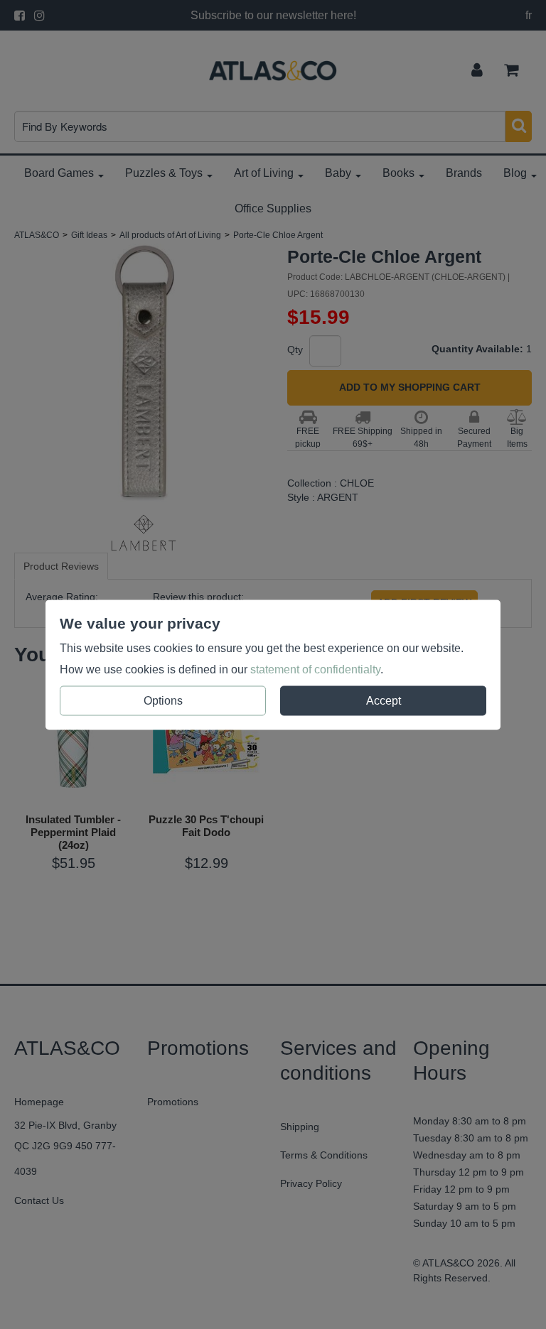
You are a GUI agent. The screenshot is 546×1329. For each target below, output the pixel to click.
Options (163, 700)
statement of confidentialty (315, 669)
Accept (383, 700)
